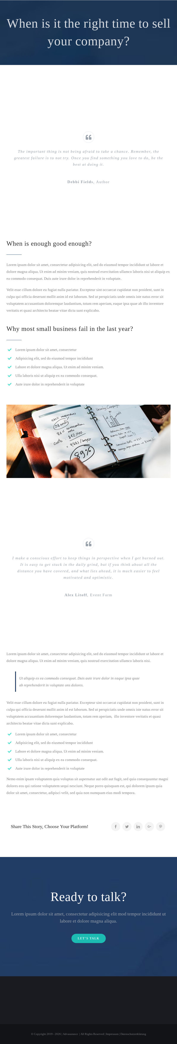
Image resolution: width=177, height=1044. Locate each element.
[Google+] (149, 826)
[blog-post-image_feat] (88, 408)
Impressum (112, 1034)
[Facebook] (115, 826)
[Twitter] (126, 826)
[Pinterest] (160, 826)
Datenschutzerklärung (133, 1034)
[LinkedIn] (138, 826)
